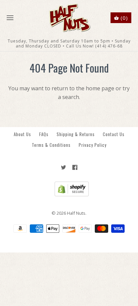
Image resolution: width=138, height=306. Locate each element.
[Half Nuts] (69, 17)
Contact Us (114, 134)
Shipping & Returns (76, 134)
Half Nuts (76, 213)
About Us (22, 134)
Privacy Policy (93, 145)
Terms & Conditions (51, 145)
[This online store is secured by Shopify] (69, 195)
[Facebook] (74, 167)
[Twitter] (63, 167)
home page (100, 88)
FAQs (44, 134)
